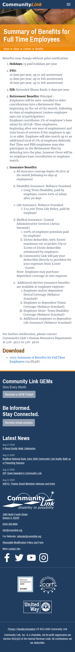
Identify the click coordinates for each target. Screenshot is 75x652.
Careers (27, 48)
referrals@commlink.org (29, 536)
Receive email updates (19, 422)
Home (6, 48)
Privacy (12, 629)
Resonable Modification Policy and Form (23, 542)
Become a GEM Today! (19, 394)
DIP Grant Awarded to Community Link (22, 473)
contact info (14, 548)
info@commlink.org (12, 530)
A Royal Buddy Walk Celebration (19, 448)
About (16, 48)
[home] (22, 4)
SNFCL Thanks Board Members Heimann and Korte (29, 483)
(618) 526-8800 (10, 524)
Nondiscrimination (26, 629)
